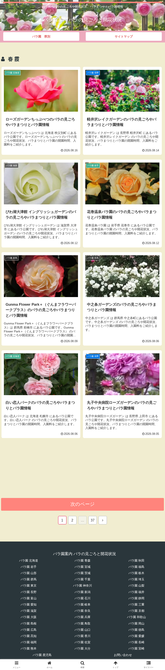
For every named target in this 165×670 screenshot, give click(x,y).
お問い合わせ (123, 655)
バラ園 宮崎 (136, 648)
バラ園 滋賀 (29, 610)
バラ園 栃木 (136, 573)
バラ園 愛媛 (136, 636)
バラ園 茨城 (82, 573)
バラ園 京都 (136, 610)
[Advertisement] (82, 470)
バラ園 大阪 (29, 617)
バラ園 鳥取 (82, 623)
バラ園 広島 (29, 629)
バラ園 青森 (82, 560)
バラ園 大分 (82, 648)
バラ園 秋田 (136, 560)
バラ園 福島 (136, 566)
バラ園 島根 (29, 623)
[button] (152, 586)
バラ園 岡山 (136, 623)
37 (93, 520)
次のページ (82, 504)
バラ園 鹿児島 (42, 655)
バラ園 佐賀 (82, 642)
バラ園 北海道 (28, 560)
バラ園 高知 (29, 636)
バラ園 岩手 (29, 566)
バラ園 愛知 (29, 604)
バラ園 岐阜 (82, 604)
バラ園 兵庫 (82, 617)
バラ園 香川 (82, 636)
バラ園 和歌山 (136, 617)
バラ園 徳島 (136, 629)
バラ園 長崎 (136, 642)
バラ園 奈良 (82, 610)
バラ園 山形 (29, 573)
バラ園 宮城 (82, 566)
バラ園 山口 (82, 629)
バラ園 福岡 (29, 642)
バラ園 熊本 (29, 648)
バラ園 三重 (136, 604)
